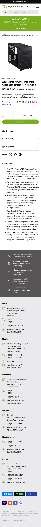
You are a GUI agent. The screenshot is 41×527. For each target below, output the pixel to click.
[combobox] (20, 12)
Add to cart (27, 115)
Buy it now (20, 122)
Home (4, 34)
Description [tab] (7, 164)
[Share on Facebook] (15, 154)
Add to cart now (20, 28)
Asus (4, 78)
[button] (32, 6)
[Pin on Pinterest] (20, 154)
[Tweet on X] (10, 154)
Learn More (6, 104)
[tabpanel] (20, 204)
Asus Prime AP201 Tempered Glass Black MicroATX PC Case (20, 35)
